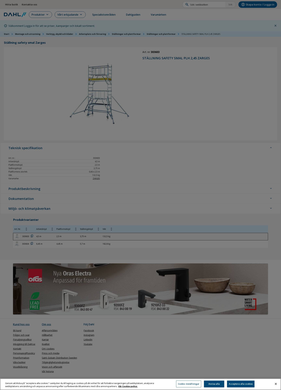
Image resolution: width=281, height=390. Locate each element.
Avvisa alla (214, 383)
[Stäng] (275, 383)
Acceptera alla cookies (241, 383)
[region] (140, 384)
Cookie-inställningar (189, 383)
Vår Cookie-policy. (128, 386)
